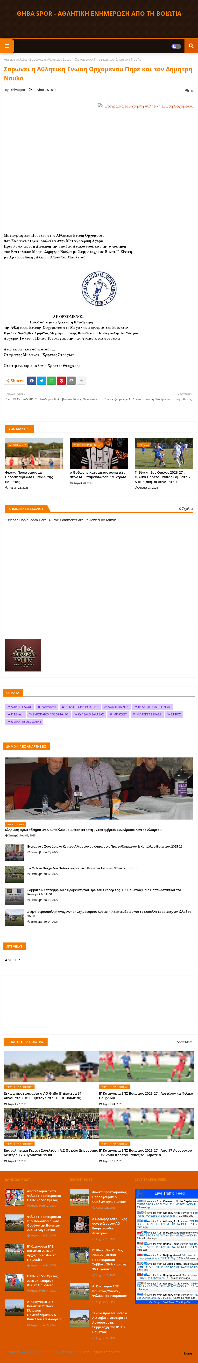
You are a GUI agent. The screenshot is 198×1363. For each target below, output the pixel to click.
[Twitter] (41, 381)
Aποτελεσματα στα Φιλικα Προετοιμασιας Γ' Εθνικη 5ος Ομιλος (44, 1195)
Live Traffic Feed (170, 1193)
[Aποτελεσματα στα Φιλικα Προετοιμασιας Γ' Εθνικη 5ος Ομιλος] (14, 1197)
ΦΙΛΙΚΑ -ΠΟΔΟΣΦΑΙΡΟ (26, 722)
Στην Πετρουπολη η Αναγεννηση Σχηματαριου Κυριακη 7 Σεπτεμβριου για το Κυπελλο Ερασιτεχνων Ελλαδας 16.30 (109, 913)
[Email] (71, 381)
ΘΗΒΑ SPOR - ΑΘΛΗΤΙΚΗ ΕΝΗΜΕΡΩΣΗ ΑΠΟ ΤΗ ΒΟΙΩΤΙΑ (99, 13)
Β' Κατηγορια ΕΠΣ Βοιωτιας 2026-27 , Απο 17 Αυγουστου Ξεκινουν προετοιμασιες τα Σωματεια (145, 1152)
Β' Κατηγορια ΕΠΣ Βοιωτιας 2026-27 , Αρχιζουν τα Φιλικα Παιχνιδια (146, 1095)
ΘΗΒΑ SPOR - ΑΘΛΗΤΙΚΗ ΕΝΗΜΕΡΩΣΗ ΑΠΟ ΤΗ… (167, 1245)
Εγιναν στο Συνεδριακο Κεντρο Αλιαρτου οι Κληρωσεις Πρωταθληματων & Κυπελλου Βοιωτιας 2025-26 (104, 846)
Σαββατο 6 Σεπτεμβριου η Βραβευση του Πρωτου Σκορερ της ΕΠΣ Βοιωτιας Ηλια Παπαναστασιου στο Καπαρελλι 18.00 (104, 892)
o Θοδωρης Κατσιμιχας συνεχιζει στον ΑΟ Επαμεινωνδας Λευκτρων (98, 474)
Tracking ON (183, 1302)
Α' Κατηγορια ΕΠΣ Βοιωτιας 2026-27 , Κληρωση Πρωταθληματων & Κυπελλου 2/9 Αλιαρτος (44, 1310)
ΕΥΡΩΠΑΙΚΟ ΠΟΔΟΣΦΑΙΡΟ (50, 714)
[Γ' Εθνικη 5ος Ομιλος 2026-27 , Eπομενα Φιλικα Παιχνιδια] (14, 1282)
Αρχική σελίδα (15, 59)
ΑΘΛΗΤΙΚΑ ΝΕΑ (118, 707)
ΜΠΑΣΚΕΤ (120, 714)
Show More (184, 1042)
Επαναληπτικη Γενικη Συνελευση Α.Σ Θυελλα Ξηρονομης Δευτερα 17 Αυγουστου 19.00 (51, 1152)
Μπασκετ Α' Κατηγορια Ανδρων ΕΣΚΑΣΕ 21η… (166, 1257)
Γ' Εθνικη (17, 714)
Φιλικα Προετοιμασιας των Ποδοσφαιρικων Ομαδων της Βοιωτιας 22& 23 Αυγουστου (44, 1223)
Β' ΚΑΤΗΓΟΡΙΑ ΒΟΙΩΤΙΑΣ (154, 707)
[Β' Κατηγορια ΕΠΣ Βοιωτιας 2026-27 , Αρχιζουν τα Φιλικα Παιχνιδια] (14, 1252)
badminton (49, 707)
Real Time (168, 1302)
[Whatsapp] (51, 381)
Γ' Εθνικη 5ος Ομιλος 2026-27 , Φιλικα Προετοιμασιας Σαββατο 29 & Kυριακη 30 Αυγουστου (163, 477)
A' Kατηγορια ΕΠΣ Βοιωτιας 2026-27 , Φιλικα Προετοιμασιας (109, 1291)
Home (187, 1353)
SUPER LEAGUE (21, 707)
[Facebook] (31, 381)
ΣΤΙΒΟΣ (176, 714)
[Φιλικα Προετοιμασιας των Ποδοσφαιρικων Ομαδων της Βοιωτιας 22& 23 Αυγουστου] (14, 1222)
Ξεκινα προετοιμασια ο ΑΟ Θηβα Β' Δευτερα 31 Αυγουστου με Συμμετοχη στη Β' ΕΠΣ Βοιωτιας (43, 1095)
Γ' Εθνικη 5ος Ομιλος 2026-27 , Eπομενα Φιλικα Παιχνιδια (42, 1280)
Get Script (154, 1302)
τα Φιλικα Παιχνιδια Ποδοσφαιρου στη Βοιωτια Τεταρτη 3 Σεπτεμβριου (81, 868)
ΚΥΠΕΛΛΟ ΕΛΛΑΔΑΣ (91, 714)
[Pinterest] (61, 381)
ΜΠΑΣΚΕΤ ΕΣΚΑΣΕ (149, 714)
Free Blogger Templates (101, 1352)
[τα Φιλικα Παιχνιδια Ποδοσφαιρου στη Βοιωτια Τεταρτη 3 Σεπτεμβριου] (14, 874)
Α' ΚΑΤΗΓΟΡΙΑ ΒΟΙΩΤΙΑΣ (82, 707)
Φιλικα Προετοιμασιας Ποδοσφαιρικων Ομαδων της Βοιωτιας (29, 477)
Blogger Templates (39, 1352)
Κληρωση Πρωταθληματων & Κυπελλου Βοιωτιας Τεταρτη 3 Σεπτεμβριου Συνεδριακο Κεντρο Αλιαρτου (83, 830)
